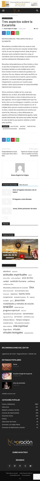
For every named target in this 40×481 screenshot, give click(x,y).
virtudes (16, 329)
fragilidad (32, 297)
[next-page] (6, 218)
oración (8, 307)
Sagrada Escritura (8, 317)
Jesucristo (22, 126)
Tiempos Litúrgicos (23, 320)
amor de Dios (27, 278)
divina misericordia (8, 291)
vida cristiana (7, 326)
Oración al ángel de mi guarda (22, 373)
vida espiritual (20, 326)
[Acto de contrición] (7, 385)
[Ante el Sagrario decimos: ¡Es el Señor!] (7, 192)
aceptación (14, 271)
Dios (31, 287)
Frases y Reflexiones (12, 15)
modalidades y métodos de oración (18, 304)
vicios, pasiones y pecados (22, 323)
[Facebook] (4, 33)
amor (30, 275)
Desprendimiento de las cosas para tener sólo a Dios (9, 154)
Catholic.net (32, 354)
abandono (7, 271)
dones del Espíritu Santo (22, 291)
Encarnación (6, 294)
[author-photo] (20, 172)
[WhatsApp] (17, 33)
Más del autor (23, 185)
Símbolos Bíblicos (8, 320)
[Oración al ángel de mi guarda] (7, 376)
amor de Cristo (14, 126)
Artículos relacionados (10, 185)
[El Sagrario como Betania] (7, 201)
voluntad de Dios (28, 333)
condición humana (18, 281)
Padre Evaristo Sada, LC (26, 473)
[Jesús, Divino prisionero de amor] (7, 210)
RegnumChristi (22, 354)
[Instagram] (15, 466)
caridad (6, 281)
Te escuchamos (26, 475)
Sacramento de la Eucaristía (10, 128)
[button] (3, 10)
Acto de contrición (19, 383)
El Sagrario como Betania (22, 199)
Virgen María (7, 329)
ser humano (18, 317)
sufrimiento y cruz (29, 317)
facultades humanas (20, 297)
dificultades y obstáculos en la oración (15, 288)
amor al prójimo (16, 278)
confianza (31, 281)
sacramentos (22, 128)
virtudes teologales (13, 332)
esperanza (14, 294)
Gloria (15, 364)
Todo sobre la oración (12, 473)
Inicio (3, 15)
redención (23, 310)
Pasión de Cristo (31, 126)
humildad (6, 301)
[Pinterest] (13, 33)
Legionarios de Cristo (9, 354)
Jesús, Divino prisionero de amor (25, 209)
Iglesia (11, 301)
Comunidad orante (15, 475)
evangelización (8, 297)
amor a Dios (6, 278)
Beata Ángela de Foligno (10, 28)
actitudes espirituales (15, 275)
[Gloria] (7, 366)
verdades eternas (8, 323)
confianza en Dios (8, 284)
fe (27, 297)
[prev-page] (3, 218)
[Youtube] (30, 466)
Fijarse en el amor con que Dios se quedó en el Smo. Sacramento (29, 154)
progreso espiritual (11, 310)
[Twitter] (8, 33)
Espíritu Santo (24, 294)
